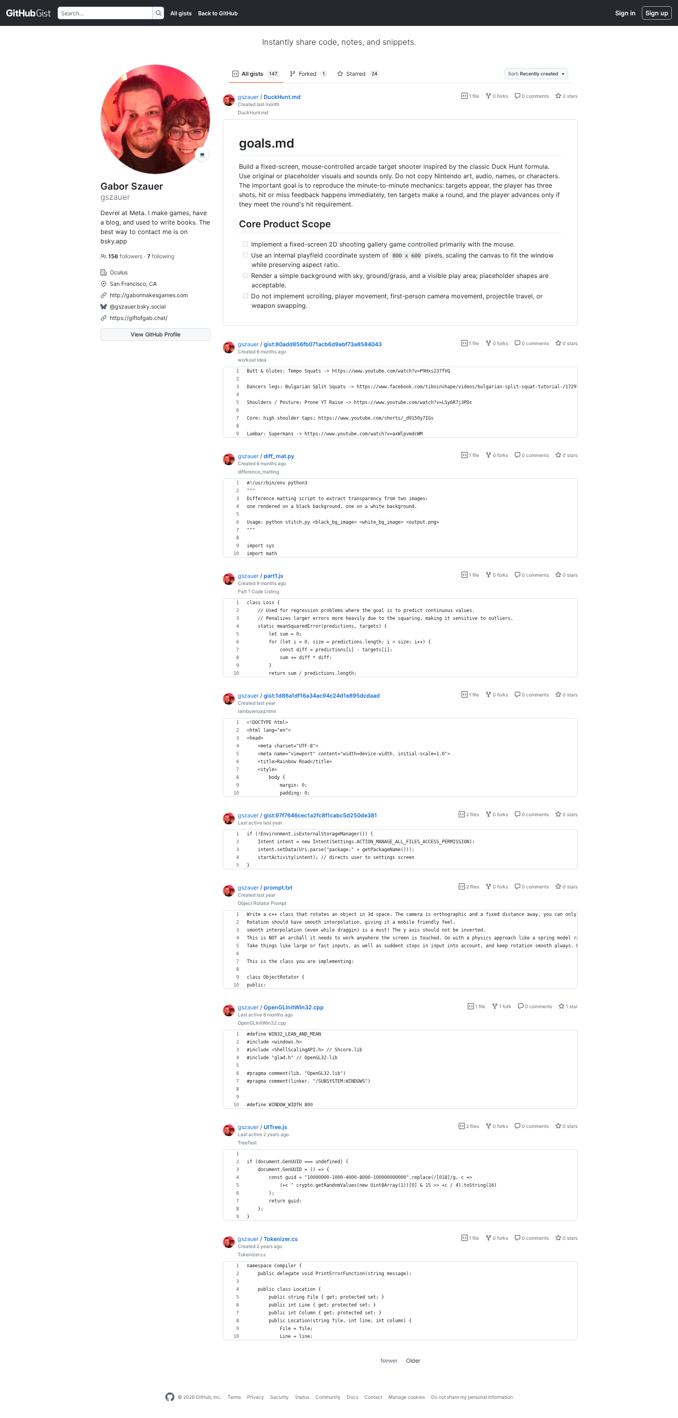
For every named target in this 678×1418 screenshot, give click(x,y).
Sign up (656, 13)
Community (328, 1397)
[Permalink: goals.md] (233, 143)
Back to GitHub (218, 13)
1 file (473, 96)
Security (279, 1397)
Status (302, 1397)
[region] (400, 223)
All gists (181, 13)
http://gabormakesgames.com (149, 295)
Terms (234, 1397)
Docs (352, 1397)
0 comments (535, 96)
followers (126, 256)
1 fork (504, 1006)
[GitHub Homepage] (170, 1397)
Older (413, 1360)
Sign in (625, 13)
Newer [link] (389, 1360)
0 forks (500, 96)
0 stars (569, 96)
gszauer (248, 96)
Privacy (255, 1397)
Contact (373, 1397)
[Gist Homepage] (28, 13)
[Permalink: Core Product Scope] (233, 223)
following (161, 256)
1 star (571, 1006)
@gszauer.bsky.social (138, 306)
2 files (472, 814)
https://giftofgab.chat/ (139, 317)
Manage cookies (406, 1397)
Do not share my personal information (472, 1397)
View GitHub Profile (155, 334)
